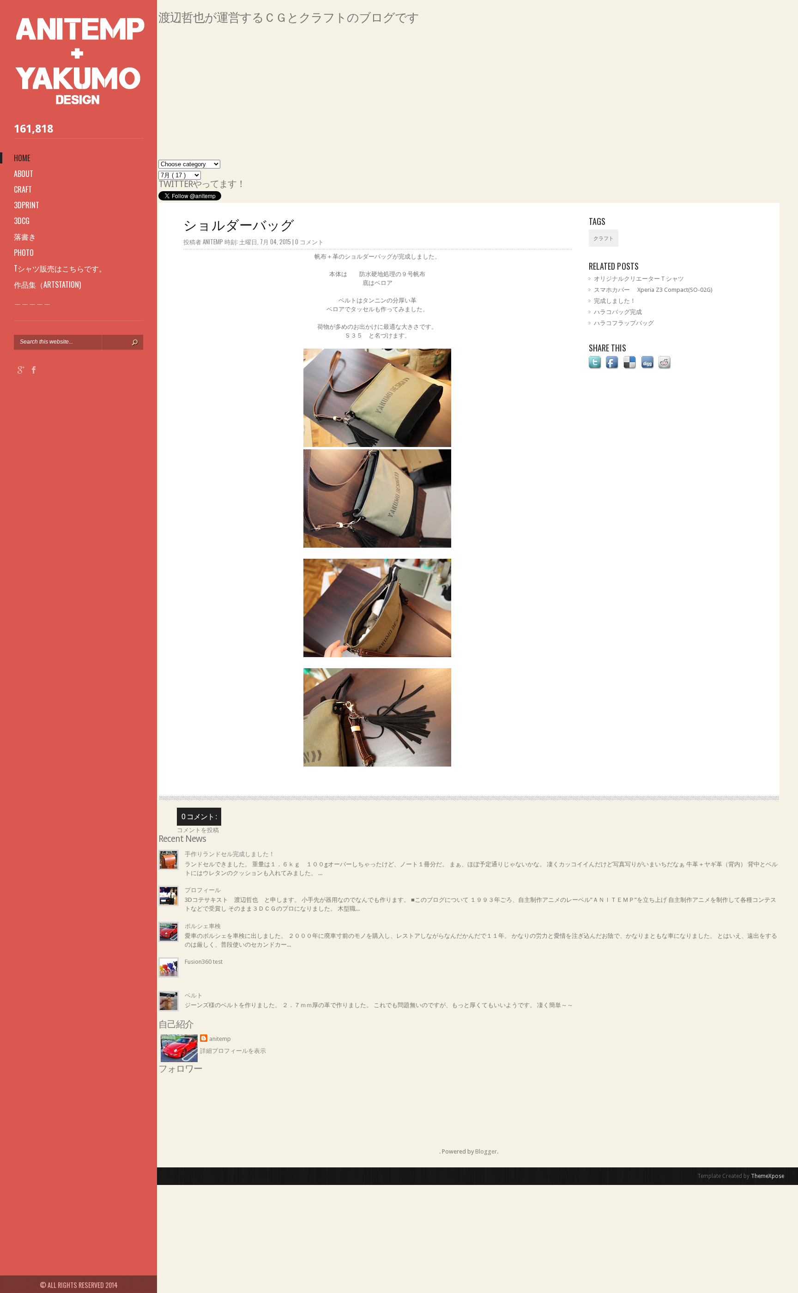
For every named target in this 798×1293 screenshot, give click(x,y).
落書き (25, 236)
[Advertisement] (435, 95)
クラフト (603, 239)
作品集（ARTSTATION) (47, 284)
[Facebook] (33, 371)
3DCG (22, 220)
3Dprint (26, 205)
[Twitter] (46, 371)
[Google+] (21, 371)
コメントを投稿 (198, 830)
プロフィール (203, 890)
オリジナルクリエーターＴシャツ (639, 278)
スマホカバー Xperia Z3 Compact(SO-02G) (653, 289)
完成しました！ (615, 300)
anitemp (220, 1038)
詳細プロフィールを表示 (233, 1050)
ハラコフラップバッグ (624, 323)
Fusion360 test (204, 961)
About (23, 173)
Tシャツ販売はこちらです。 (60, 268)
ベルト (194, 995)
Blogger (486, 1151)
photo (24, 252)
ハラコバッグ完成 (618, 311)
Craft (23, 189)
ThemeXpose (767, 1176)
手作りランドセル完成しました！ (230, 854)
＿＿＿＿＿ (32, 300)
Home (22, 157)
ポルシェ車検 (203, 926)
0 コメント (309, 241)
